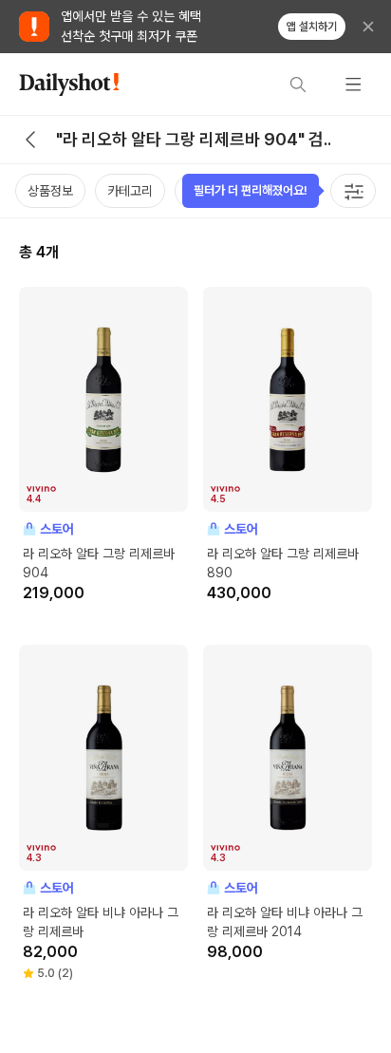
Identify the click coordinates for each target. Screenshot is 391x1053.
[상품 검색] (298, 84)
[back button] (30, 140)
